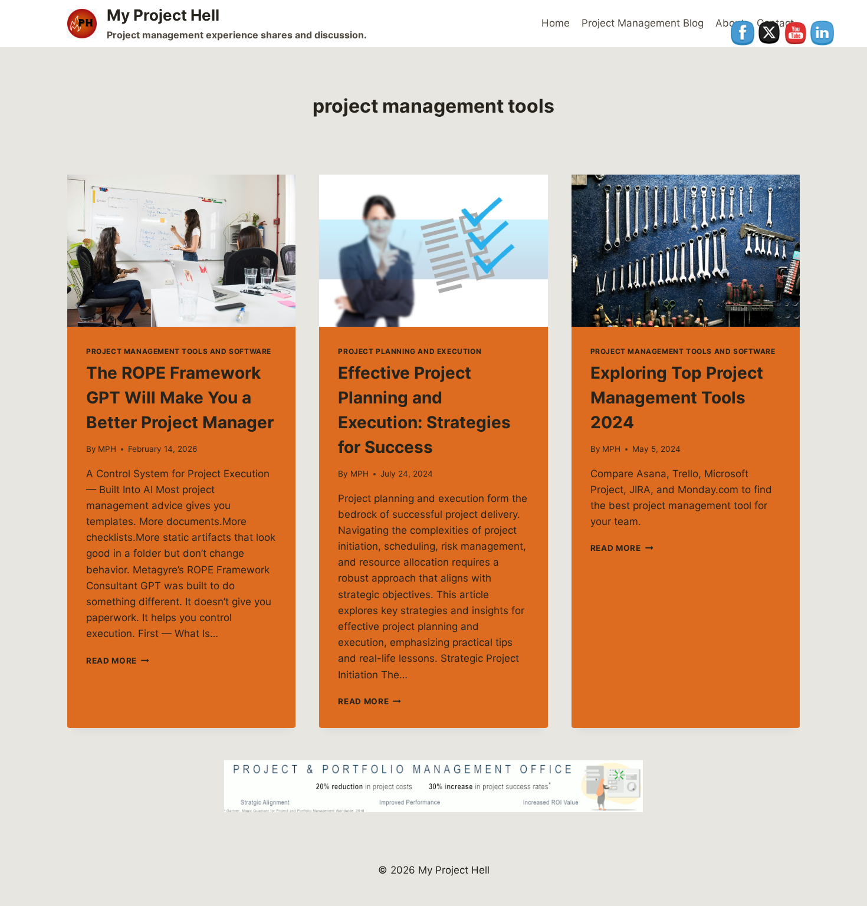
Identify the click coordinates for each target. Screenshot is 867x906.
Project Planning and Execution (409, 351)
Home (555, 23)
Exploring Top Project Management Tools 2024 (676, 397)
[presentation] (181, 251)
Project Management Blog (643, 23)
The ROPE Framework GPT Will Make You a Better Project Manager (180, 397)
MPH (107, 449)
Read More (117, 660)
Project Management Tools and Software (178, 351)
